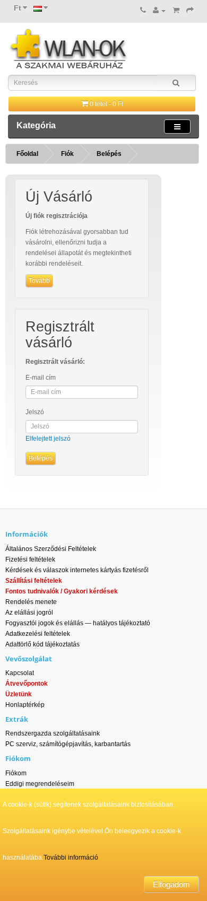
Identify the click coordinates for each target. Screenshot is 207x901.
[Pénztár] (190, 10)
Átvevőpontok (26, 683)
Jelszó (34, 412)
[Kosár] (175, 10)
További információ (71, 857)
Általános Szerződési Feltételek (50, 549)
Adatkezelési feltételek (37, 633)
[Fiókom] (159, 10)
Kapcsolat (19, 673)
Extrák (16, 719)
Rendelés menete (31, 602)
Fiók (67, 154)
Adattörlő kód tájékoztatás (42, 644)
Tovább (39, 280)
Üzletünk (18, 694)
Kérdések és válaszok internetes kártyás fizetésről (77, 570)
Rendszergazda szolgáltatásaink (52, 733)
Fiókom (16, 773)
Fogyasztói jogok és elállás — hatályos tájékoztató (77, 623)
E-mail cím (40, 377)
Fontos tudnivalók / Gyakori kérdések (61, 591)
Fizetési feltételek (30, 559)
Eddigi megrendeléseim (39, 784)
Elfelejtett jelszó (48, 438)
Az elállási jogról (29, 612)
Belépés (109, 154)
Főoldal (27, 154)
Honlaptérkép (25, 704)
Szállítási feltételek (33, 580)
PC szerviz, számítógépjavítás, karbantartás (68, 744)
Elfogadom (171, 884)
